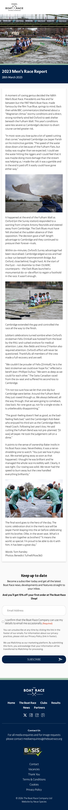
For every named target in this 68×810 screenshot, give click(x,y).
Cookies (34, 784)
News (26, 707)
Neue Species (40, 801)
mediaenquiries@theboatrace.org (42, 738)
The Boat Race (27, 702)
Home (11, 702)
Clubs (43, 702)
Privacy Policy (34, 789)
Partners (39, 707)
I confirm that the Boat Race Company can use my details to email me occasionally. (34, 621)
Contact (34, 764)
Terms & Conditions (34, 779)
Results (55, 702)
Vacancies (34, 769)
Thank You (34, 774)
